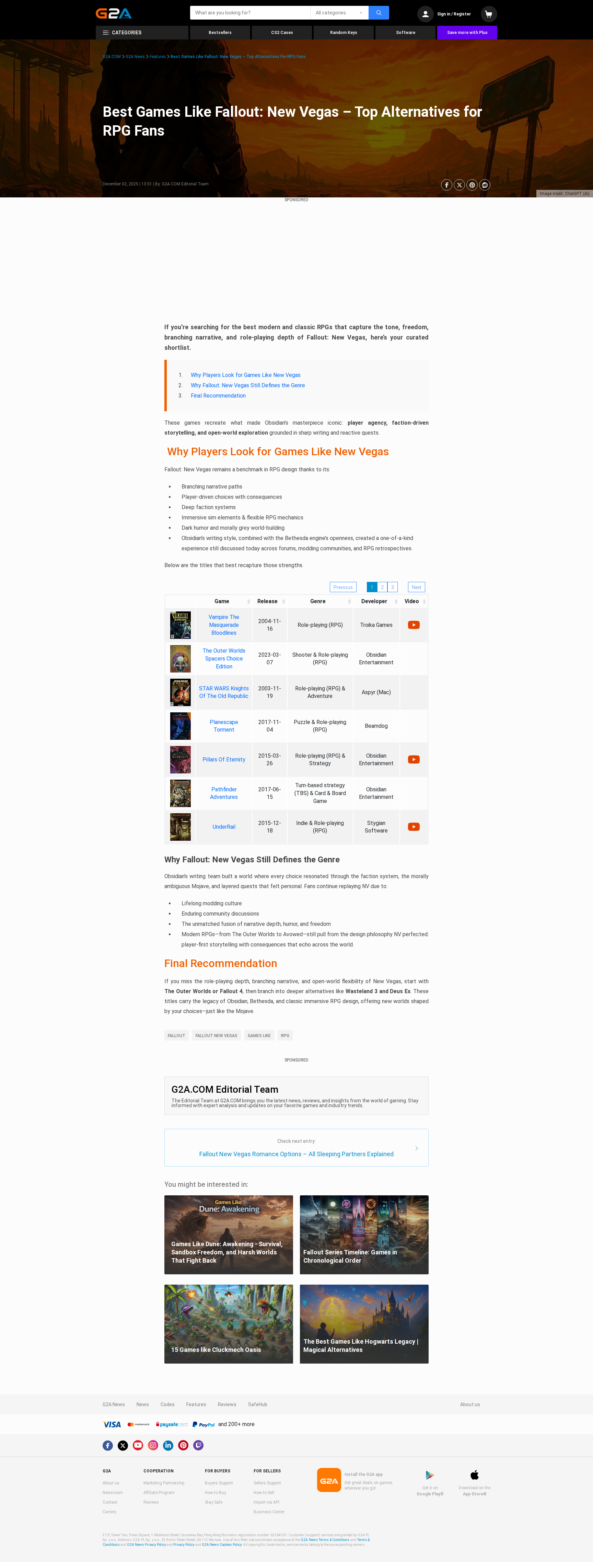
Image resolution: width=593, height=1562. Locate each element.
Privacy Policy (184, 1545)
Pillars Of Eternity (223, 759)
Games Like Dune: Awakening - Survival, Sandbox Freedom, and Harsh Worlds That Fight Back (227, 1252)
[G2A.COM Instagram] (153, 1445)
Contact (110, 1502)
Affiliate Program (159, 1492)
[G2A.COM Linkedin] (168, 1445)
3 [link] (392, 587)
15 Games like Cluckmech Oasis (216, 1349)
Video (412, 601)
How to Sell (264, 1492)
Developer (374, 601)
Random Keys (343, 32)
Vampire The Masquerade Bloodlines (224, 625)
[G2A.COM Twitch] (198, 1445)
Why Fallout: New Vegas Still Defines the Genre (248, 385)
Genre (318, 601)
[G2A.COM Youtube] (138, 1445)
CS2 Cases (282, 32)
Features (158, 56)
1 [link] (372, 587)
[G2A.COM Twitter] (123, 1445)
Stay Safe (213, 1502)
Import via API (266, 1502)
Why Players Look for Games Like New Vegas (246, 375)
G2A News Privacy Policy (146, 1545)
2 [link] (382, 587)
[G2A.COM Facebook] (108, 1445)
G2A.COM (112, 56)
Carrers (109, 1511)
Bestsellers (220, 32)
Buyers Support (219, 1483)
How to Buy (215, 1492)
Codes (168, 1404)
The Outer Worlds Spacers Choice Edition (223, 658)
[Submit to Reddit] (484, 185)
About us (470, 1404)
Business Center (269, 1511)
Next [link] (416, 587)
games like (259, 1035)
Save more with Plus (467, 32)
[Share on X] (459, 185)
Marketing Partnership (163, 1483)
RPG (285, 1035)
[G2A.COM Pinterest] (183, 1445)
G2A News (135, 56)
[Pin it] (472, 185)
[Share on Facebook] (446, 185)
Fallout (176, 1035)
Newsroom (113, 1492)
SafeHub (257, 1404)
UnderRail (224, 827)
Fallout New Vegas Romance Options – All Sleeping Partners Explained (296, 1154)
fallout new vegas (216, 1035)
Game (221, 601)
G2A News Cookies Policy (222, 1545)
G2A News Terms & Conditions (325, 1540)
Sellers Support (267, 1483)
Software (405, 32)
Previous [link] (343, 587)
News (143, 1404)
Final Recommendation (218, 395)
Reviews (227, 1404)
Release (267, 601)
